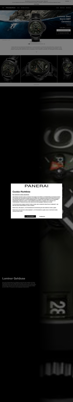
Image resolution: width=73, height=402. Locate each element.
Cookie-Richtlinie (22, 205)
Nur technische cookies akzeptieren (21, 194)
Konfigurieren (42, 216)
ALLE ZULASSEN (30, 216)
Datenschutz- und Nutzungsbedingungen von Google (30, 199)
